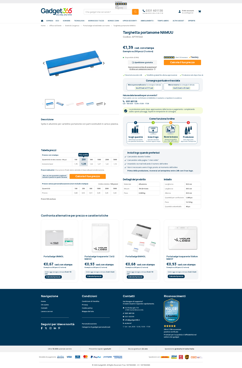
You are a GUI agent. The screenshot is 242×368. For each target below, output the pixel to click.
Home (43, 301)
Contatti (44, 308)
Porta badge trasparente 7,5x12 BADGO (99, 257)
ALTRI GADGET (178, 21)
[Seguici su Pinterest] (60, 328)
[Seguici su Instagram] (51, 328)
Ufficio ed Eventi (130, 21)
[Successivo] (103, 63)
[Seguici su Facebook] (42, 328)
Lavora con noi (47, 311)
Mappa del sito (88, 311)
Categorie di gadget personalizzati (96, 327)
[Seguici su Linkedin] (56, 328)
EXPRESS (49, 21)
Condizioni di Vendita (90, 301)
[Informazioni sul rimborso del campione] (155, 69)
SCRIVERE (66, 21)
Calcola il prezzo (53, 277)
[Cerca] (135, 12)
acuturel (128, 323)
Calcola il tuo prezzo (182, 62)
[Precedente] (45, 63)
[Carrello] (198, 11)
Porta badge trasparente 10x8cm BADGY (182, 257)
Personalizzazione (89, 324)
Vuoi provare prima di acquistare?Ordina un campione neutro (142, 68)
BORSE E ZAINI (113, 21)
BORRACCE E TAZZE (96, 21)
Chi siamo (45, 305)
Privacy (85, 305)
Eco (57, 21)
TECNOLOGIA (79, 21)
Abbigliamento (147, 21)
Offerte (191, 21)
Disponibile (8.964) (132, 57)
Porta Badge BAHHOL (136, 256)
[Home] (42, 21)
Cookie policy (87, 308)
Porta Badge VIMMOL (54, 256)
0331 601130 (154, 10)
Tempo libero (163, 21)
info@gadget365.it (132, 320)
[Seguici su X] (47, 328)
